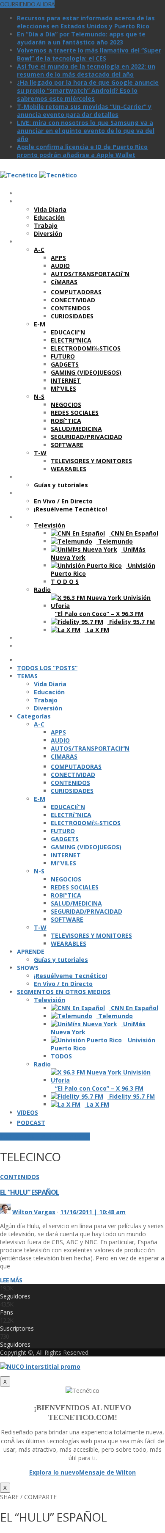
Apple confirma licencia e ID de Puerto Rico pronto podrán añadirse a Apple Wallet (82, 151)
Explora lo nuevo (54, 1472)
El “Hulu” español (29, 1192)
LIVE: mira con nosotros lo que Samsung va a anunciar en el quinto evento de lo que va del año (85, 131)
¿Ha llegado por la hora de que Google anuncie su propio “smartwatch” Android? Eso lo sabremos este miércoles (88, 90)
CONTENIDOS (19, 1177)
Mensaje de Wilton (107, 1472)
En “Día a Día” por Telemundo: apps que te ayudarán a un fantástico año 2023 (81, 38)
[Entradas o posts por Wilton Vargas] (5, 1212)
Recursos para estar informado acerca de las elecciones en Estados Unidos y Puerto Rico (86, 22)
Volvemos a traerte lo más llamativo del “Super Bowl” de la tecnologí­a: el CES (89, 54)
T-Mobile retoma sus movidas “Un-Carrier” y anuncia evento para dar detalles (84, 110)
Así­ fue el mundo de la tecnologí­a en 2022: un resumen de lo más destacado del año (86, 70)
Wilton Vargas (33, 1212)
